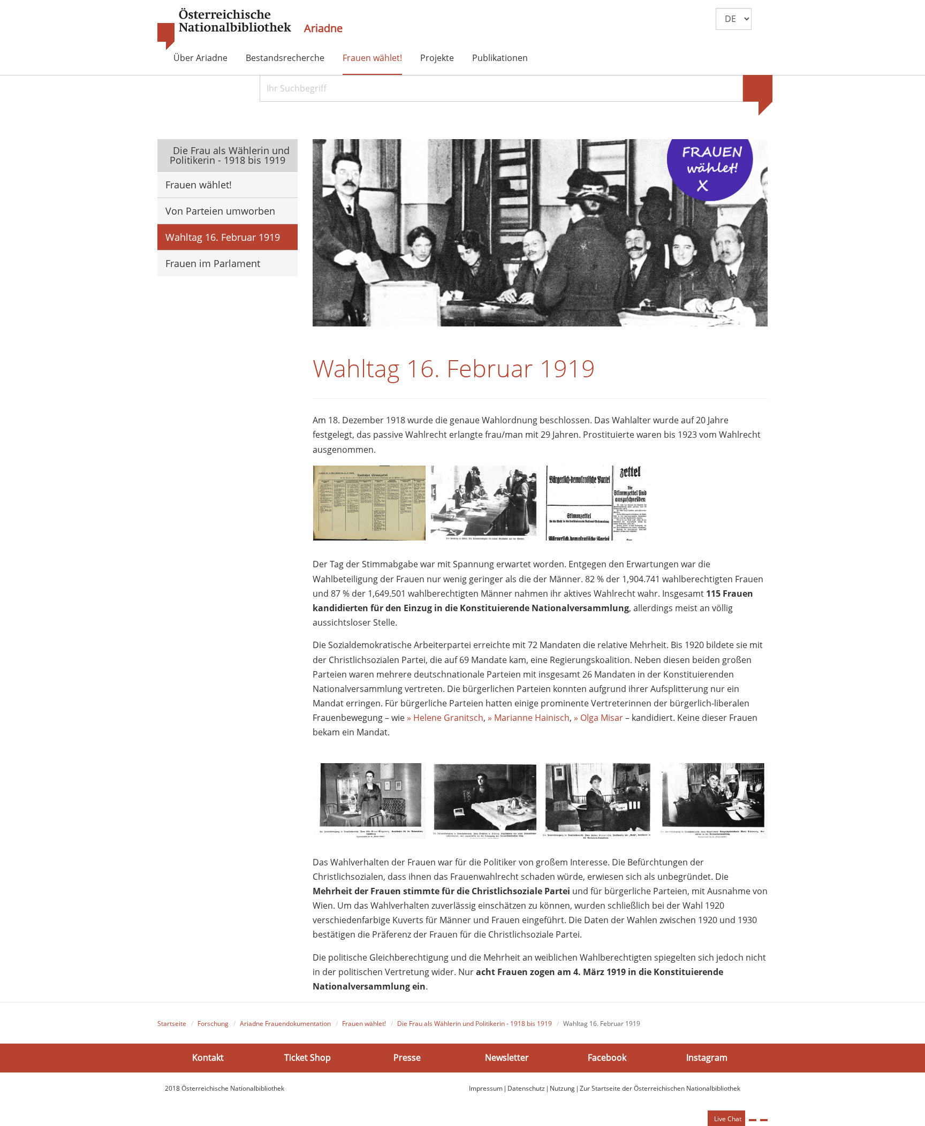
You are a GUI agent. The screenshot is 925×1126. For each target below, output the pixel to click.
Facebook (607, 1057)
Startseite (171, 1023)
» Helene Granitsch (445, 718)
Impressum (486, 1088)
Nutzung (562, 1088)
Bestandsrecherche (285, 58)
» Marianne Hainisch (529, 718)
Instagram (706, 1057)
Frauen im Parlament (212, 263)
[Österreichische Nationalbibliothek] (224, 29)
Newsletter (507, 1057)
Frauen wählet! (372, 58)
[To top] (764, 1120)
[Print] (752, 1120)
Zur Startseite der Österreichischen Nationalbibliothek (660, 1088)
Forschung (213, 1023)
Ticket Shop (307, 1057)
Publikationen (500, 58)
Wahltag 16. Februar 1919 (222, 237)
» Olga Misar (598, 718)
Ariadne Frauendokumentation (285, 1023)
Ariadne (323, 28)
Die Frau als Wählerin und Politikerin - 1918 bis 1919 (230, 155)
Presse (407, 1057)
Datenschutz (526, 1088)
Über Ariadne (200, 58)
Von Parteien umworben (220, 210)
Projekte (437, 58)
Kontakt (208, 1057)
